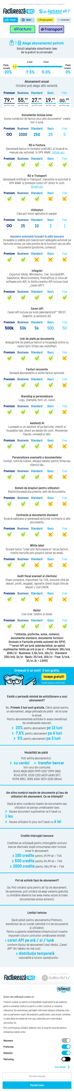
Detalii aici (58, 152)
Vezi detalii (60, 1066)
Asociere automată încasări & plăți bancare (37, 236)
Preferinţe (8, 1046)
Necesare (8, 1040)
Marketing (8, 1059)
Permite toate (37, 1085)
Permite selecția (37, 1076)
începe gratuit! (54, 676)
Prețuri (13, 20)
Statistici (8, 1052)
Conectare (65, 20)
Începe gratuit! (46, 20)
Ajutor (28, 20)
